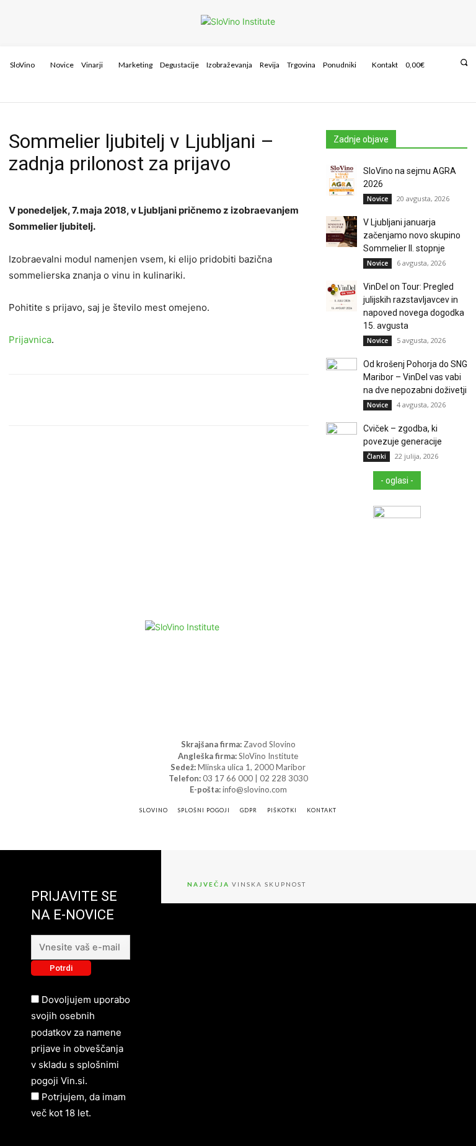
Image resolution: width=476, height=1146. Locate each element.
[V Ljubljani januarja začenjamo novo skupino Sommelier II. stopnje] (341, 231)
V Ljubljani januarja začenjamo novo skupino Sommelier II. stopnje (412, 235)
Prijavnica (30, 339)
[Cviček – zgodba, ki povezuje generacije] (341, 437)
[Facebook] (435, 94)
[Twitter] (468, 94)
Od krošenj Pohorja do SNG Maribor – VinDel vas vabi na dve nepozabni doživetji (415, 377)
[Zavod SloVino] (238, 21)
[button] (464, 62)
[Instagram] (451, 94)
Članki (376, 456)
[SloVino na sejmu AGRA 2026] (341, 180)
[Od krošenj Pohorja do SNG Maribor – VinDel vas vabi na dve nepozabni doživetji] (341, 373)
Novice (377, 198)
